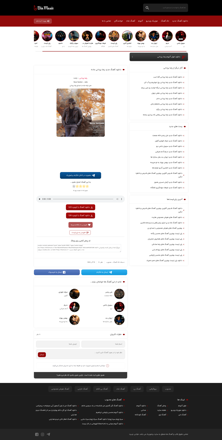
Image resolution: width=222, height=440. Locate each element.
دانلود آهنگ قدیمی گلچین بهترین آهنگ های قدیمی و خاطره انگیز (159, 175)
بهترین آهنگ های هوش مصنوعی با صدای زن (164, 228)
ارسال (42, 390)
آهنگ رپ (137, 424)
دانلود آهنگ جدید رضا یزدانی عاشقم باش (166, 104)
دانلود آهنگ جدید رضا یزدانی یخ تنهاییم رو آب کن (163, 82)
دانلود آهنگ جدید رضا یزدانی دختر (169, 98)
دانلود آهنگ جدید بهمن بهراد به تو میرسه (166, 162)
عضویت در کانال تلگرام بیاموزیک (78, 211)
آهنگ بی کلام (102, 424)
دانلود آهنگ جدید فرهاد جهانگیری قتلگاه (166, 187)
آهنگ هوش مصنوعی (60, 424)
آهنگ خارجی (83, 424)
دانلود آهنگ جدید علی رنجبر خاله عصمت (167, 135)
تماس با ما (106, 21)
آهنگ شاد (130, 21)
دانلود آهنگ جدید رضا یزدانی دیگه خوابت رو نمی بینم (161, 87)
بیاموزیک (44, 7)
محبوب (108, 298)
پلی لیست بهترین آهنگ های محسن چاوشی (165, 255)
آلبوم (140, 21)
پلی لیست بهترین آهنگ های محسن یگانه (166, 233)
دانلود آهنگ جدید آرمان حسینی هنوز (168, 182)
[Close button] (218, 392)
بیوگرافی (153, 424)
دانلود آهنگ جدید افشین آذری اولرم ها (167, 168)
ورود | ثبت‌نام (41, 21)
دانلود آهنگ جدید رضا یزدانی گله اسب (167, 77)
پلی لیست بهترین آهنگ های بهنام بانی (167, 249)
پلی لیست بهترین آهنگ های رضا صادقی (167, 244)
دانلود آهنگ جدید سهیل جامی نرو (169, 146)
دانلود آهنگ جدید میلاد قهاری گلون (168, 141)
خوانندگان (118, 21)
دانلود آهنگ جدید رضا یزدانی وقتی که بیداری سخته (162, 114)
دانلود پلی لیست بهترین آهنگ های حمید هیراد (164, 260)
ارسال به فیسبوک (55, 308)
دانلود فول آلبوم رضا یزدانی (168, 56)
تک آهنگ (165, 21)
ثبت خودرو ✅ (203, 424)
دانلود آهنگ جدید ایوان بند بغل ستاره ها (166, 157)
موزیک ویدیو (152, 21)
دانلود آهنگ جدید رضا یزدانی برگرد (169, 109)
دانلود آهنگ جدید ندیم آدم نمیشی (168, 151)
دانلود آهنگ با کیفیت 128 (79, 251)
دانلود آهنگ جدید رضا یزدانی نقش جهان (166, 93)
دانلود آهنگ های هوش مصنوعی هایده (167, 217)
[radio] (87, 222)
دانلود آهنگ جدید (180, 21)
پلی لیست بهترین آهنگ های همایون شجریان (165, 239)
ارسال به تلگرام (102, 308)
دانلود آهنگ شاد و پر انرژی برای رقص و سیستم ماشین (161, 222)
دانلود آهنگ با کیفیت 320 (79, 242)
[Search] (147, 7)
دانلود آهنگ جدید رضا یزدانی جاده (106, 99)
